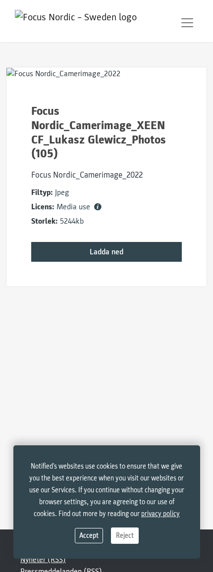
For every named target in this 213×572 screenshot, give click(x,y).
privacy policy (160, 514)
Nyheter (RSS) (43, 560)
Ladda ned (106, 252)
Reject (125, 535)
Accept (89, 535)
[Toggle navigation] (187, 22)
